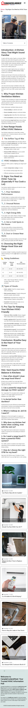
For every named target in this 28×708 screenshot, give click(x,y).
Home (2, 9)
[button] (25, 3)
